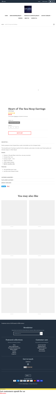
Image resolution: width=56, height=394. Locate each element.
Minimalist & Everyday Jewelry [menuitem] (31, 15)
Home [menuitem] (6, 15)
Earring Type (10, 120)
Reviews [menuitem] (20, 18)
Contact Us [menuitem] (34, 18)
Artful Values (11, 111)
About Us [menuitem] (27, 18)
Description (4, 142)
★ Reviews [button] (2, 389)
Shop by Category (13, 349)
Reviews (14, 351)
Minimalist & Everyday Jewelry (14, 347)
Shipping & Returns (42, 346)
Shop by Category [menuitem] (45, 15)
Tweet (3, 186)
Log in (39, 1)
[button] (11, 113)
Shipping (16, 116)
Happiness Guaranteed (7, 177)
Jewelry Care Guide (6, 182)
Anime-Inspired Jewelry (13, 346)
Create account (44, 1)
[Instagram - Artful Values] (54, 24)
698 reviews (3, 393)
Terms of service (42, 351)
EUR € (27, 375)
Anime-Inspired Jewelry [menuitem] (15, 15)
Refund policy (42, 349)
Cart (52, 1)
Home (2, 24)
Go (41, 333)
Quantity (10, 125)
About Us (14, 352)
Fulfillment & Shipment (7, 180)
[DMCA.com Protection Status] (28, 367)
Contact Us (14, 354)
